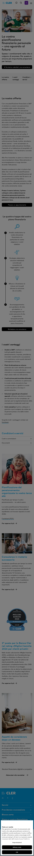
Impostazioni (17, 842)
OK (17, 852)
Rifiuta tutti (17, 847)
